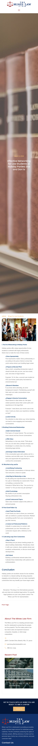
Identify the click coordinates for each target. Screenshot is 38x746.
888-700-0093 (11, 648)
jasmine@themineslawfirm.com (16, 644)
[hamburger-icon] (19, 10)
